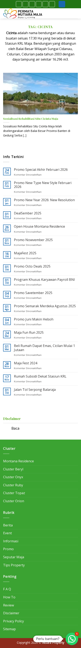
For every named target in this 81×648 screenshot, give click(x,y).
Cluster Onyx (13, 477)
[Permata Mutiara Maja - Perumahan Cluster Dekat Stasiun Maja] (24, 13)
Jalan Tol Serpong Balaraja (35, 390)
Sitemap (9, 629)
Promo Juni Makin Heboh (33, 319)
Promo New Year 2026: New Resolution (44, 200)
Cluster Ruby (13, 485)
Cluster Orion (13, 501)
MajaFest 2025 (25, 253)
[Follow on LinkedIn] (45, 4)
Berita (8, 525)
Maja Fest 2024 (25, 363)
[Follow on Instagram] (25, 4)
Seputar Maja (13, 557)
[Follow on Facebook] (19, 4)
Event (7, 533)
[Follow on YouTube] (52, 4)
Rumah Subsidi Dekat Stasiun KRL (40, 376)
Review (8, 605)
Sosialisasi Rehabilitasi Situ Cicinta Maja (30, 118)
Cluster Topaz (14, 493)
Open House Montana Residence (39, 226)
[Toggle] (7, 428)
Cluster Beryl (13, 469)
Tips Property (14, 565)
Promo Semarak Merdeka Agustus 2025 (45, 306)
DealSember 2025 (27, 213)
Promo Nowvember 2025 (33, 240)
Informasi (10, 541)
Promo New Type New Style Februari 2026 (42, 185)
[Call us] (39, 4)
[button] (72, 639)
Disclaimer (11, 613)
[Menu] (75, 13)
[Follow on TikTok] (32, 4)
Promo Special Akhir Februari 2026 (41, 170)
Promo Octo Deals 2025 (32, 266)
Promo (8, 549)
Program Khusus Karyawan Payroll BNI (44, 280)
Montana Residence (18, 461)
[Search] (62, 4)
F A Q (7, 589)
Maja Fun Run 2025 (29, 333)
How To (9, 597)
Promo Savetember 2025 (33, 293)
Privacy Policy (13, 621)
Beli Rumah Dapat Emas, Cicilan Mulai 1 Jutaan (44, 348)
